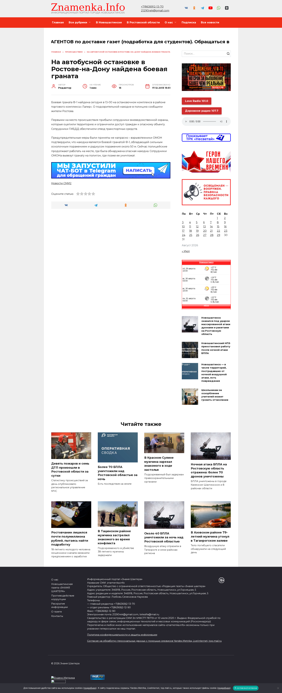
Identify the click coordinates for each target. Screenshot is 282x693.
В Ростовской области (143, 22)
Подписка (189, 22)
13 (204, 226)
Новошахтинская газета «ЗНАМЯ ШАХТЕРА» (62, 588)
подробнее (90, 688)
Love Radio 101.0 (196, 101)
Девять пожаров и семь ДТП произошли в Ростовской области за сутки (70, 469)
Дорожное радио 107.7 (201, 110)
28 (211, 235)
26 (197, 235)
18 (190, 230)
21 (211, 230)
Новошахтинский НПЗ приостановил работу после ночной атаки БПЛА (215, 348)
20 (205, 230)
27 (204, 235)
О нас (169, 22)
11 (190, 226)
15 (218, 226)
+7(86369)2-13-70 (152, 6)
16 (225, 226)
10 (183, 226)
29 (218, 235)
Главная (58, 22)
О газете (56, 611)
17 (183, 230)
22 (218, 230)
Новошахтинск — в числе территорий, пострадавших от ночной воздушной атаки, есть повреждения (214, 373)
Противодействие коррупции (62, 597)
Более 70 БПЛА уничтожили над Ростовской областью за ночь (117, 473)
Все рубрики (78, 22)
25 (190, 235)
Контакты (57, 616)
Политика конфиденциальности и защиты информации (122, 634)
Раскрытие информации (59, 605)
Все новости (210, 22)
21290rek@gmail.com (155, 10)
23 (225, 230)
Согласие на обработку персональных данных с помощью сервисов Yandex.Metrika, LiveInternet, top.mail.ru (154, 640)
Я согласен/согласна (246, 688)
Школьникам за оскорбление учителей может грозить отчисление (214, 395)
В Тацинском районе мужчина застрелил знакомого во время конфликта (114, 537)
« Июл (186, 251)
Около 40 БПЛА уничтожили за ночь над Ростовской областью (163, 537)
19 (197, 230)
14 (211, 226)
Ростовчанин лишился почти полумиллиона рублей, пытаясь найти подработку (69, 538)
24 (183, 235)
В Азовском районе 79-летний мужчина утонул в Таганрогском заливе (210, 536)
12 (197, 226)
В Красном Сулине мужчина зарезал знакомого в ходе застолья (159, 463)
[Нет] (278, 688)
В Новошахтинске (109, 22)
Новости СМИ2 (61, 183)
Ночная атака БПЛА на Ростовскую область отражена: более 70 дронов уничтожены (209, 470)
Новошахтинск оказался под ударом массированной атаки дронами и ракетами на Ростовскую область (215, 326)
